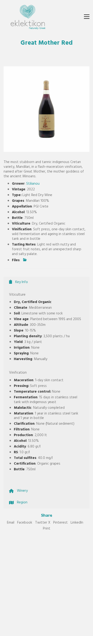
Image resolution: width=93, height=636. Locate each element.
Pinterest (60, 523)
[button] (86, 16)
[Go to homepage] (27, 16)
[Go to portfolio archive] (77, 630)
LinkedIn (77, 523)
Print (46, 529)
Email (10, 523)
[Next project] (87, 630)
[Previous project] (66, 630)
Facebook (24, 523)
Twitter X (42, 523)
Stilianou (33, 184)
